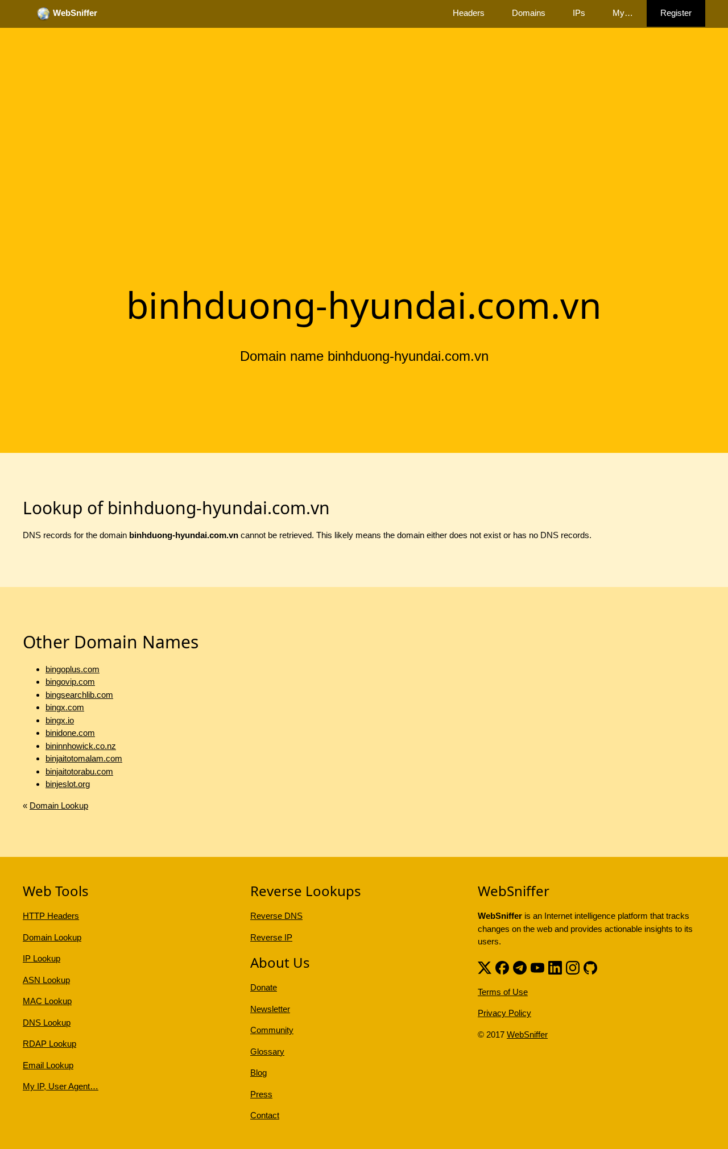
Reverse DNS (276, 916)
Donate (263, 987)
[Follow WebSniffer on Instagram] (573, 967)
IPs (579, 13)
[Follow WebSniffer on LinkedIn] (555, 967)
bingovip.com (70, 681)
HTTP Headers (51, 916)
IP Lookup (41, 958)
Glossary (267, 1051)
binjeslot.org (68, 784)
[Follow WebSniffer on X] (484, 967)
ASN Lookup (46, 980)
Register (676, 13)
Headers (469, 13)
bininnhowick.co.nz (81, 746)
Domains (528, 13)
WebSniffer (527, 1034)
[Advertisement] (364, 189)
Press (261, 1094)
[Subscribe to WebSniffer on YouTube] (537, 967)
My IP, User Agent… (60, 1086)
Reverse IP (271, 937)
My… (623, 13)
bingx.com (65, 707)
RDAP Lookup (49, 1043)
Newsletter (270, 1009)
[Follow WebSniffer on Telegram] (520, 967)
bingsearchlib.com (79, 695)
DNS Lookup (47, 1022)
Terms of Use (503, 992)
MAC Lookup (47, 1001)
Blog (258, 1072)
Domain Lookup (59, 805)
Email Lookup (48, 1065)
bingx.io (60, 720)
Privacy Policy (504, 1013)
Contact (264, 1115)
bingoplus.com (73, 669)
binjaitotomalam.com (84, 758)
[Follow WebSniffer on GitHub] (590, 967)
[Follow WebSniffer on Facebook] (502, 967)
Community (271, 1030)
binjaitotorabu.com (79, 771)
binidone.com (70, 733)
